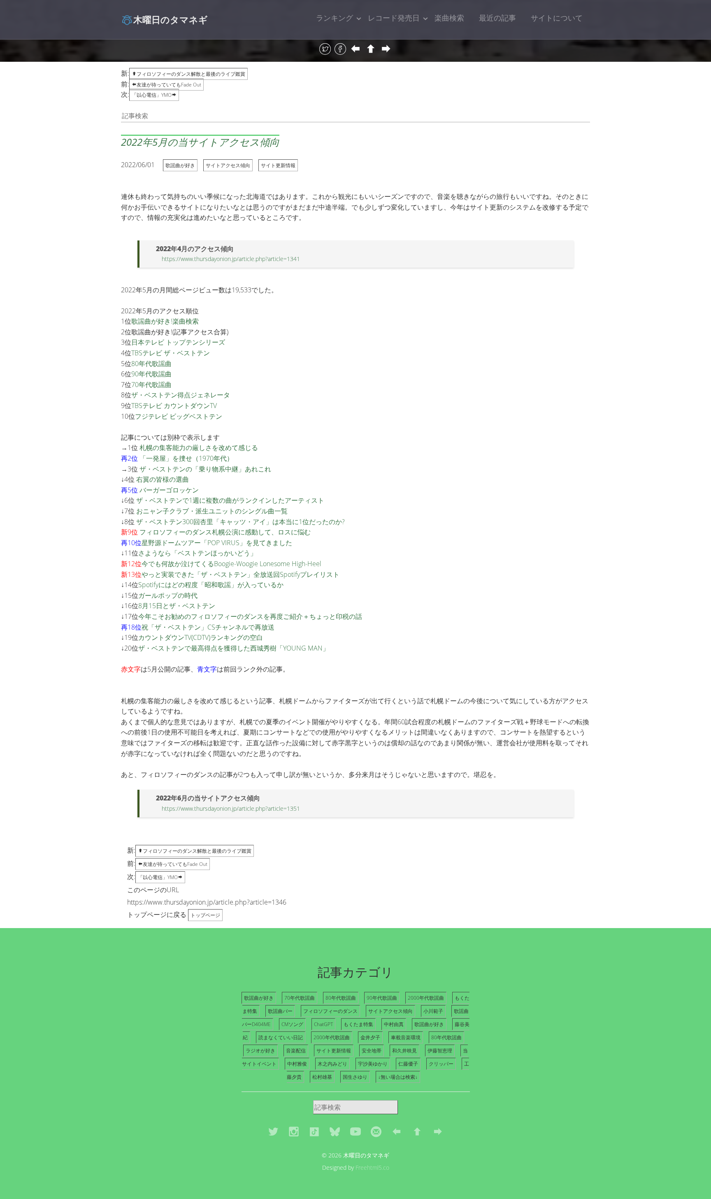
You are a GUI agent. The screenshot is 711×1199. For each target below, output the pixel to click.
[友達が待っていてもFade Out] (356, 49)
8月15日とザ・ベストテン (176, 605)
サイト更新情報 (278, 165)
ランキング (334, 18)
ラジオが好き (260, 1050)
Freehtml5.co (372, 1167)
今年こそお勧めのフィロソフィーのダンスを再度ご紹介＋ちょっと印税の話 (250, 616)
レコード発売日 (394, 18)
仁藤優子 (408, 1063)
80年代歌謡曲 (151, 363)
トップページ (205, 915)
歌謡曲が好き (180, 165)
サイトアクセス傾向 (228, 165)
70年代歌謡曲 (151, 384)
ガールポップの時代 (168, 595)
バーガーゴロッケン (169, 490)
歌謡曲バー (280, 1011)
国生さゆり (355, 1076)
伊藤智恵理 (440, 1050)
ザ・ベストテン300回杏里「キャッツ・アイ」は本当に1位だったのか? (240, 521)
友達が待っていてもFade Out (169, 84)
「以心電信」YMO (152, 94)
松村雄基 (322, 1076)
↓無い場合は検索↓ (398, 1076)
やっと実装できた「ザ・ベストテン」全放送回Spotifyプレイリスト (240, 574)
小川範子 (433, 1011)
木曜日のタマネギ (170, 19)
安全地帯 (371, 1050)
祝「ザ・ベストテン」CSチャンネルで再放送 (208, 627)
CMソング (292, 1024)
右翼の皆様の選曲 (162, 479)
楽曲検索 (449, 18)
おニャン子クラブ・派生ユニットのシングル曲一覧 (212, 511)
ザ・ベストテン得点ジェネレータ (180, 394)
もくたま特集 (358, 1024)
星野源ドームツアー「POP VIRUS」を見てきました (217, 542)
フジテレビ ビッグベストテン (178, 416)
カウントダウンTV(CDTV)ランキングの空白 (200, 637)
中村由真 (394, 1024)
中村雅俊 (297, 1063)
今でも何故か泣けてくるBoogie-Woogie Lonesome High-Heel (231, 563)
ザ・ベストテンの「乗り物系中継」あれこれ (205, 469)
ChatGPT (323, 1024)
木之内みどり (332, 1063)
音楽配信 (296, 1050)
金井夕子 (370, 1037)
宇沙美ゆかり (373, 1063)
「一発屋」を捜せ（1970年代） (186, 458)
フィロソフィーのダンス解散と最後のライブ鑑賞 (191, 73)
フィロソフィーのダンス (330, 1011)
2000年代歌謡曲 (426, 997)
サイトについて (557, 18)
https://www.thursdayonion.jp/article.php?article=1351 (231, 808)
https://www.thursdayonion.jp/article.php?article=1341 (231, 259)
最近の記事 (497, 18)
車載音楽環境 (406, 1037)
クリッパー (441, 1063)
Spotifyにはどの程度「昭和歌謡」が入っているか (210, 584)
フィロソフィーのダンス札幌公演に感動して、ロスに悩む (225, 532)
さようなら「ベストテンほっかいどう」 (197, 553)
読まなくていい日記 (280, 1037)
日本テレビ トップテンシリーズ (178, 342)
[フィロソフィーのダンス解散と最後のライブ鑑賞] (371, 49)
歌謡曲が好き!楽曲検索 (165, 321)
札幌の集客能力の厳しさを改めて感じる (198, 447)
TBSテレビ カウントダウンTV (174, 405)
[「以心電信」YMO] (386, 49)
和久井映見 (404, 1050)
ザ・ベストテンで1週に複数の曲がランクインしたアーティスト (230, 500)
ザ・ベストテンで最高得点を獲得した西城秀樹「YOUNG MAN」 (233, 648)
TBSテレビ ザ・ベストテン (170, 352)
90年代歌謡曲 (151, 373)
